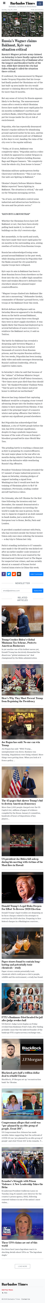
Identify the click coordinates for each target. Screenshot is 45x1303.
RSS (5, 1293)
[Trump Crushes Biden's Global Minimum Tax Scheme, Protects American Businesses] (22, 621)
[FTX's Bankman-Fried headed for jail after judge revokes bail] (22, 999)
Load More (22, 1266)
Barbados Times (22, 3)
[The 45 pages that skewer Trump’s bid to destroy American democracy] (22, 782)
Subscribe (38, 591)
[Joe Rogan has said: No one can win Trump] (22, 723)
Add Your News (7, 1290)
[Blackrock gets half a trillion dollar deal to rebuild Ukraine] (22, 1054)
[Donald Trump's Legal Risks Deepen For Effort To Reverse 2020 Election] (22, 887)
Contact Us (25, 1299)
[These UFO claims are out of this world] (22, 1224)
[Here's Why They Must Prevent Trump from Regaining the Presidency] (22, 679)
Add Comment (36, 574)
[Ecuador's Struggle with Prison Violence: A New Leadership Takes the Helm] (22, 1162)
